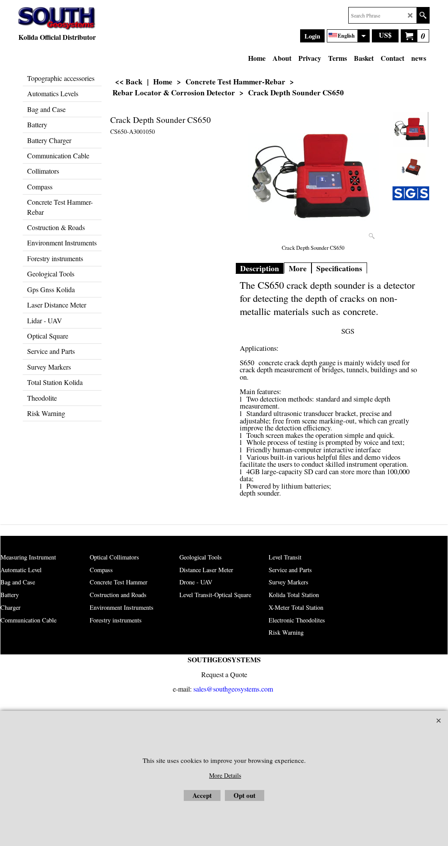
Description (259, 268)
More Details (225, 775)
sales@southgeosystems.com (233, 688)
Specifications (339, 268)
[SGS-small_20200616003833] (410, 193)
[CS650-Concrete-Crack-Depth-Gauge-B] (410, 166)
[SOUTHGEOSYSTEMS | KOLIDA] (57, 19)
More (298, 268)
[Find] (422, 15)
